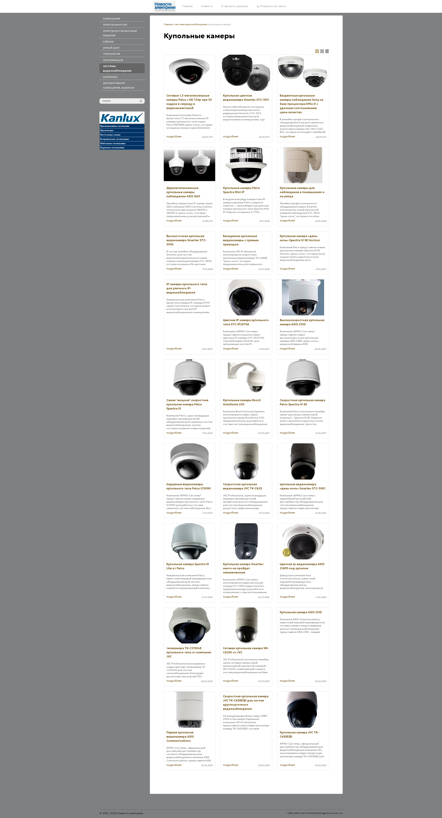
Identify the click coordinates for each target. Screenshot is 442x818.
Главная (187, 6)
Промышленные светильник (114, 126)
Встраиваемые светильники (114, 139)
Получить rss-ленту (272, 6)
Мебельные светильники (112, 143)
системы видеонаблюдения (191, 24)
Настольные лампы (110, 134)
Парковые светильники (112, 147)
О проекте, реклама (234, 6)
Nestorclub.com (334, 813)
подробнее (173, 136)
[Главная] (165, 6)
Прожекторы (106, 130)
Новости (207, 6)
